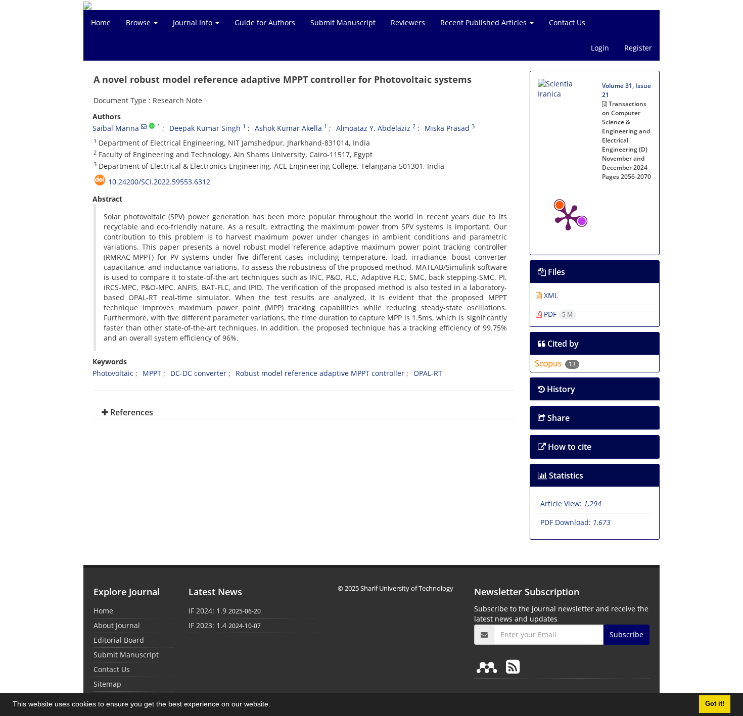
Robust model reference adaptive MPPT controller (320, 373)
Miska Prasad (447, 128)
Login (600, 48)
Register (638, 48)
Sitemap (107, 684)
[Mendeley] (488, 666)
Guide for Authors (265, 22)
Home (101, 22)
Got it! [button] (714, 703)
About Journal (117, 625)
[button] (273, 705)
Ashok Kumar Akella (288, 128)
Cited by (562, 343)
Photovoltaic (112, 373)
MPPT (152, 373)
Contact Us (567, 22)
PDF (557, 314)
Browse (139, 22)
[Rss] (512, 666)
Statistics (565, 475)
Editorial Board (119, 640)
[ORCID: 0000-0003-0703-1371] (152, 126)
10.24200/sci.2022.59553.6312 (159, 181)
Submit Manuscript (343, 22)
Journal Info (193, 22)
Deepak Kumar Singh (205, 128)
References (130, 412)
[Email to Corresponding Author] (144, 126)
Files (555, 271)
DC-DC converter (198, 373)
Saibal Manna (115, 128)
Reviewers (408, 22)
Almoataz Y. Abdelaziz (373, 128)
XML (550, 295)
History (560, 389)
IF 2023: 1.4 (207, 625)
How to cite (568, 446)
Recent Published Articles (484, 22)
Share (557, 417)
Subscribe (626, 634)
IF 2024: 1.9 (207, 610)
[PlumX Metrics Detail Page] (568, 216)
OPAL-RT (427, 373)
